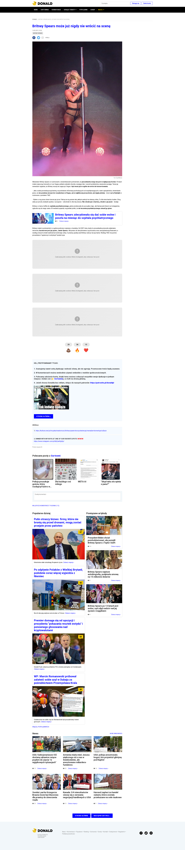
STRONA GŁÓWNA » (43, 416)
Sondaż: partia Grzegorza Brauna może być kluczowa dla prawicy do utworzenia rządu (45, 796)
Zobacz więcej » (64, 221)
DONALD (34, 19)
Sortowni (56, 455)
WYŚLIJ (47, 37)
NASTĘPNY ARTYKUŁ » (102, 816)
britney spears (37, 33)
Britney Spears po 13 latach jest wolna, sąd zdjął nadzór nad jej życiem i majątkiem (103, 608)
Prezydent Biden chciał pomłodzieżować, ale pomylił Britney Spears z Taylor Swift (101, 540)
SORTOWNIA (45, 9)
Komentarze (71, 831)
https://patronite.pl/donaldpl (102, 383)
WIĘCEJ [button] (100, 9)
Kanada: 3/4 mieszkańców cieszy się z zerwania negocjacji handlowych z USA (77, 795)
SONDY (92, 9)
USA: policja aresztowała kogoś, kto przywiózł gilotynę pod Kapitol (108, 757)
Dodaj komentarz (40, 494)
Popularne (79, 831)
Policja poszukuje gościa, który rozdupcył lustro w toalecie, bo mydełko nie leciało (42, 486)
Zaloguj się (135, 3)
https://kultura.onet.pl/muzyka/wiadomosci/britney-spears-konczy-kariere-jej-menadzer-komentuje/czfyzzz (70, 431)
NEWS (36, 9)
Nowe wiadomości (116, 733)
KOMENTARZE (56, 9)
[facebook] (34, 37)
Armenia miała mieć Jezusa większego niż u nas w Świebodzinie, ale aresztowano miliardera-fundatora (76, 760)
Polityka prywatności (68, 834)
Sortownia (58, 379)
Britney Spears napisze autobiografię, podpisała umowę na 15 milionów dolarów (103, 574)
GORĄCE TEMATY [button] (69, 9)
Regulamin (121, 831)
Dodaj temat (113, 831)
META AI (82, 481)
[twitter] (39, 37)
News (64, 831)
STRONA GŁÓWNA (81, 816)
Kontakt (105, 831)
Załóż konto (147, 3)
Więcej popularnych (40, 727)
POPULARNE (83, 9)
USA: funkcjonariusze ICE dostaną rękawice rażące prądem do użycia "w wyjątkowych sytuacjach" (44, 759)
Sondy (100, 831)
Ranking (86, 831)
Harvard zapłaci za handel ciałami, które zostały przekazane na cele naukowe (108, 795)
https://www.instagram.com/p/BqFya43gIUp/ (49, 441)
